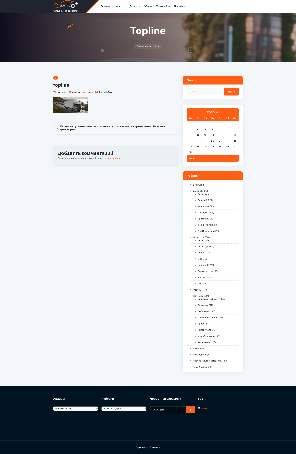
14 (220, 135)
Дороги (201, 252)
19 (205, 140)
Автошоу (202, 194)
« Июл (192, 158)
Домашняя (142, 46)
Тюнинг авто (204, 224)
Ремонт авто (204, 329)
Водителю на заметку (209, 298)
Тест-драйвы (163, 6)
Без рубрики (199, 184)
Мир (200, 258)
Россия (201, 277)
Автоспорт (203, 246)
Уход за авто (204, 342)
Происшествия (205, 271)
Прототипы (203, 218)
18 (198, 140)
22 (227, 140)
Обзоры (148, 6)
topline (155, 46)
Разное (197, 348)
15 (227, 135)
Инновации (204, 206)
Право (201, 323)
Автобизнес (204, 240)
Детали (133, 6)
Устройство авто (206, 336)
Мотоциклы (204, 212)
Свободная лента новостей (207, 360)
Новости (118, 6)
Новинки (202, 265)
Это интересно (206, 231)
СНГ (200, 283)
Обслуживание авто (208, 317)
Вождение (203, 305)
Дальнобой (203, 200)
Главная (105, 6)
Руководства (200, 354)
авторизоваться (113, 158)
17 (191, 140)
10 (190, 135)
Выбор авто (204, 311)
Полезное (179, 6)
